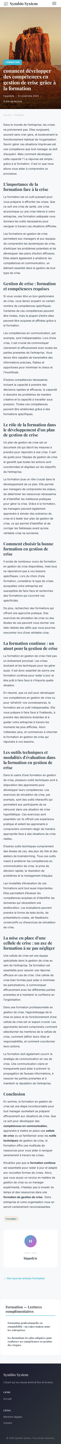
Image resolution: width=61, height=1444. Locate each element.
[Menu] (54, 3)
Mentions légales (12, 1416)
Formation (12, 62)
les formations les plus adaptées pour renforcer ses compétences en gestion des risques (30, 1341)
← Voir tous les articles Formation (24, 1278)
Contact (7, 1422)
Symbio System (20, 3)
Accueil (7, 115)
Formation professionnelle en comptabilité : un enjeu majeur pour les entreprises (29, 1326)
